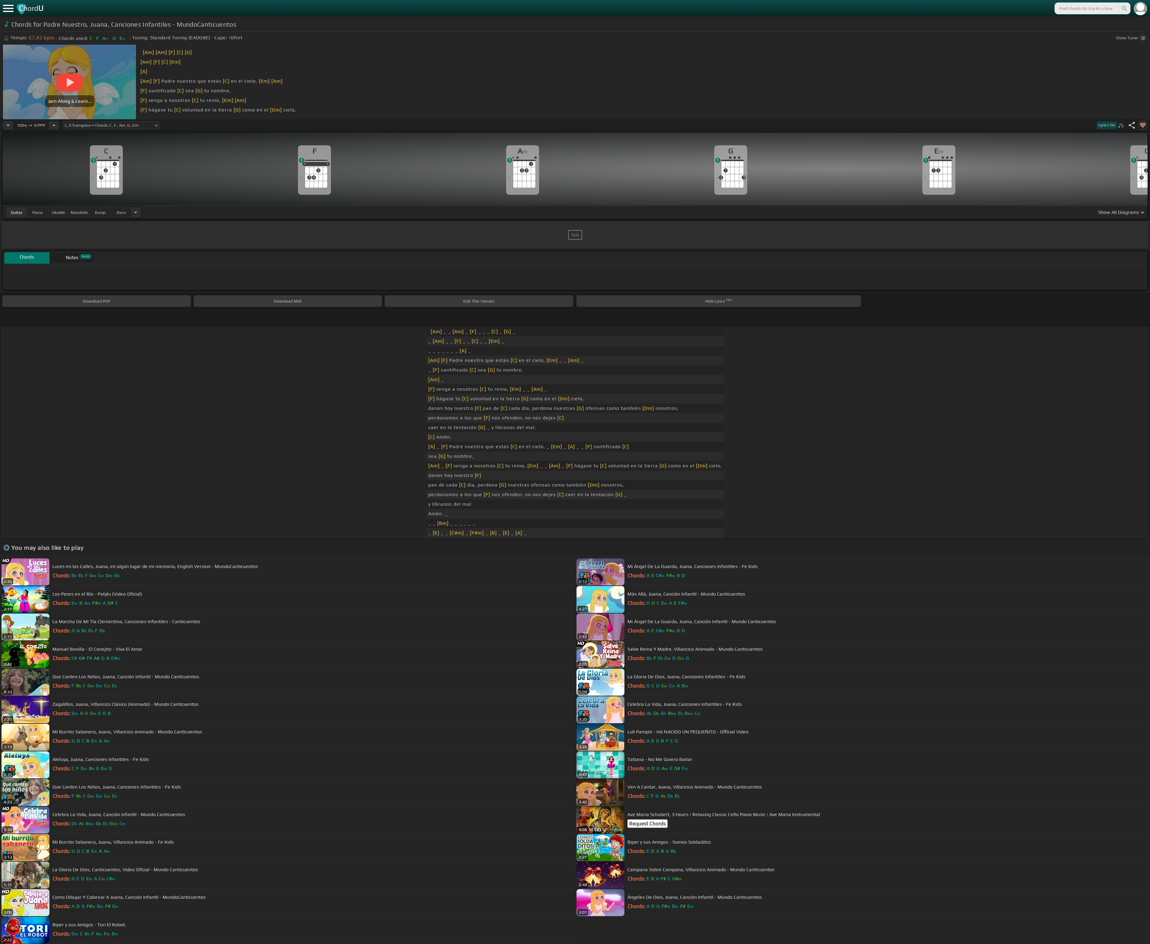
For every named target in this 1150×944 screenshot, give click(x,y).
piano (37, 212)
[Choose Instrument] (135, 212)
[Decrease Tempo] (8, 125)
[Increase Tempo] (54, 125)
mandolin (79, 212)
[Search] (1124, 8)
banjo (100, 212)
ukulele (58, 212)
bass (121, 212)
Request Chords (647, 824)
